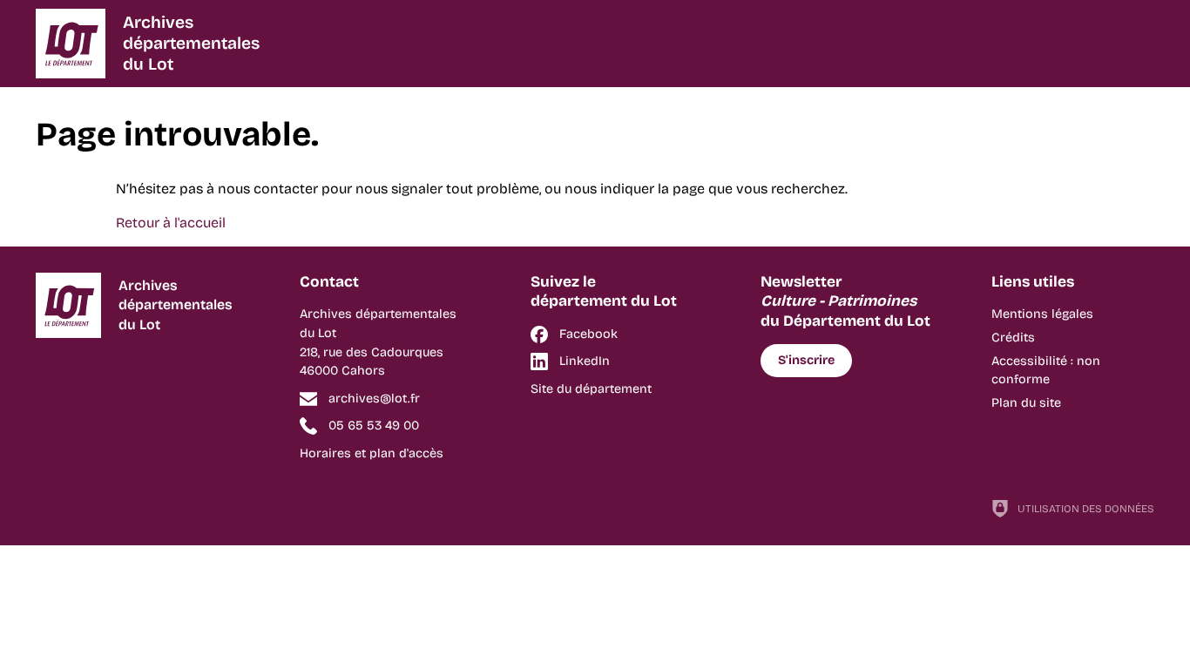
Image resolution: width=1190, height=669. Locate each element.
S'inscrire (806, 360)
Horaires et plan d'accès (371, 453)
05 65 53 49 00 (373, 425)
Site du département (591, 389)
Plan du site (1026, 402)
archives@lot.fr (374, 398)
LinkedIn (584, 361)
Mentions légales (1042, 314)
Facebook (588, 334)
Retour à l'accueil (171, 222)
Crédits (1013, 337)
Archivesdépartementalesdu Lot (191, 43)
